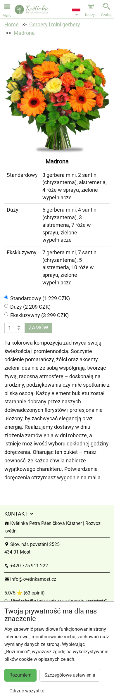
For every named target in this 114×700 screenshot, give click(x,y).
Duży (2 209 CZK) (30, 307)
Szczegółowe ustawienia (69, 675)
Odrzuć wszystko (26, 691)
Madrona (24, 33)
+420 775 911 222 (28, 565)
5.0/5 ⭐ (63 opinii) (24, 593)
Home (11, 24)
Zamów (38, 327)
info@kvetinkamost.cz (32, 579)
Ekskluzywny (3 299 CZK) (39, 315)
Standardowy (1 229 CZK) (40, 298)
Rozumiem (20, 675)
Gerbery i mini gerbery (54, 24)
